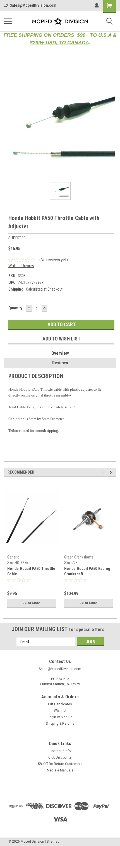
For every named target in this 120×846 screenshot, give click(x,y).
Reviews (60, 362)
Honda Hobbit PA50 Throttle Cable (31, 571)
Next (111, 472)
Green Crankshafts (78, 557)
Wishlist (60, 711)
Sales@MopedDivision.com (33, 5)
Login (52, 717)
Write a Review (21, 265)
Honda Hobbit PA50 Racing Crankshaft (87, 571)
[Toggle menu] (8, 21)
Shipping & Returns (60, 724)
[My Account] (96, 5)
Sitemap (53, 841)
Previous (104, 472)
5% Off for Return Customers (60, 764)
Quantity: (15, 308)
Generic (13, 557)
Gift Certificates (60, 704)
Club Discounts (60, 757)
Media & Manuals (60, 770)
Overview (60, 353)
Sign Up (66, 717)
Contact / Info (60, 751)
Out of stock (31, 602)
